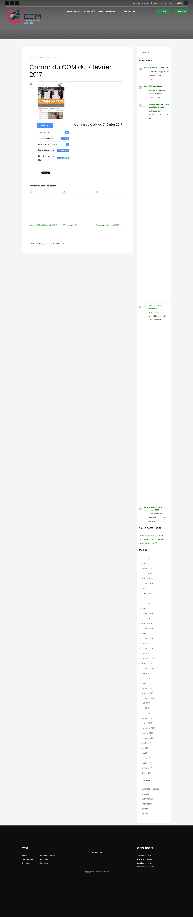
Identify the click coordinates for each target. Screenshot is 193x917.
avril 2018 (146, 713)
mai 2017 (145, 753)
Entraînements (156, 3)
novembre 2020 (148, 658)
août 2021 (146, 653)
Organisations (147, 804)
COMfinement (147, 799)
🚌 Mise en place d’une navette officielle (159, 105)
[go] (166, 52)
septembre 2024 (148, 613)
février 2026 (147, 568)
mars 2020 (146, 683)
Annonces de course (150, 789)
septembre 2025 (148, 583)
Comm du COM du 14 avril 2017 (107, 225)
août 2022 (146, 643)
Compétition (168, 3)
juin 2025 (145, 598)
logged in (45, 243)
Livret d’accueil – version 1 (156, 67)
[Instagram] (17, 3)
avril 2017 (146, 758)
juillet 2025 (146, 593)
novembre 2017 (148, 728)
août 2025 (146, 588)
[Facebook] (7, 3)
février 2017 (147, 768)
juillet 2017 (146, 743)
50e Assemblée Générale (155, 307)
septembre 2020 (148, 668)
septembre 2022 (148, 638)
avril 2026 (146, 558)
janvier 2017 (147, 773)
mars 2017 (146, 763)
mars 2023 (146, 633)
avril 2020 (146, 678)
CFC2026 (145, 794)
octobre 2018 (147, 693)
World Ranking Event (153, 86)
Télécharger (45, 125)
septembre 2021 (148, 648)
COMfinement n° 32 (70, 225)
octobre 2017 (147, 733)
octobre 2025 (147, 578)
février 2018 (147, 718)
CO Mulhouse (135, 3)
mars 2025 (146, 608)
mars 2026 (146, 563)
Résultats (145, 809)
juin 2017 (145, 748)
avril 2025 (146, 603)
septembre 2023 (148, 628)
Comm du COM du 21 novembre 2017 (43, 225)
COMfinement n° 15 (148, 543)
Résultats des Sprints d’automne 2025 (153, 508)
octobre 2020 (147, 663)
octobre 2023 (147, 623)
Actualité (145, 3)
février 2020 (147, 688)
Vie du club (146, 813)
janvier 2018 (147, 723)
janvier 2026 (147, 573)
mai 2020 (145, 673)
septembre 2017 (148, 738)
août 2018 (146, 703)
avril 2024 (146, 618)
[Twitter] (12, 3)
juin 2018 (145, 708)
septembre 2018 (148, 698)
